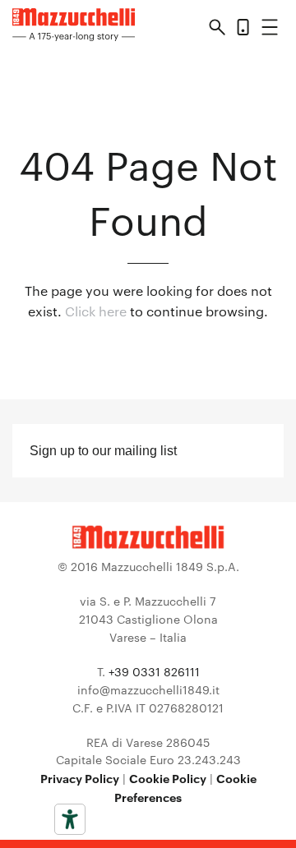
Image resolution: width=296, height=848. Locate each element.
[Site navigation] (269, 30)
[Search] (217, 29)
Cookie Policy (167, 778)
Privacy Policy (79, 778)
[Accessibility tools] (70, 819)
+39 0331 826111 (154, 671)
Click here (96, 311)
